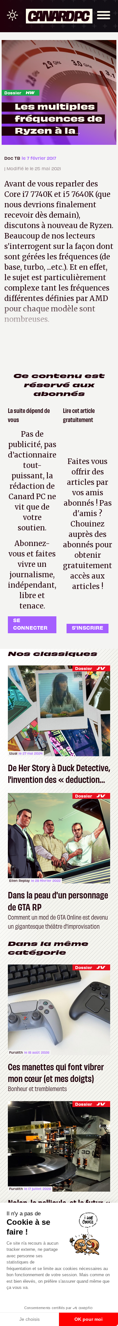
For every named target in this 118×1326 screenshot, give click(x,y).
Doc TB (13, 158)
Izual (13, 753)
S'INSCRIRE (87, 627)
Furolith (16, 1052)
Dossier (12, 92)
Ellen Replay (19, 880)
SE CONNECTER (30, 624)
